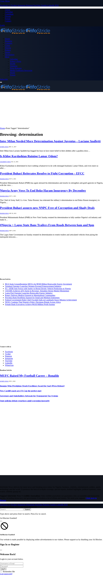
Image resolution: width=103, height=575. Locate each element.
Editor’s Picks (15, 61)
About (7, 10)
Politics (8, 50)
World (12, 73)
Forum (7, 19)
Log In (3, 569)
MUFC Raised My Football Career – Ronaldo (29, 375)
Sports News (4, 146)
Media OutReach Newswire (21, 70)
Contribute (9, 14)
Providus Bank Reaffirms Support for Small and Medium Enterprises (32, 298)
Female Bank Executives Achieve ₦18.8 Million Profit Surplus (30, 304)
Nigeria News (4, 179)
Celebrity (8, 43)
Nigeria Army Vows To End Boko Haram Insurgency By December (43, 190)
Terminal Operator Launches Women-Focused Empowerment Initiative (33, 286)
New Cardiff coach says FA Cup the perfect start (20, 391)
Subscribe (4, 79)
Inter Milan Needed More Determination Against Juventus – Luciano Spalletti (50, 141)
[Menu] (1, 82)
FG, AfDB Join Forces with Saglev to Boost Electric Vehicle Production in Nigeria (38, 288)
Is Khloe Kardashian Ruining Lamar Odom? (29, 156)
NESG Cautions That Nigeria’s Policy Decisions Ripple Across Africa (33, 302)
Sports (7, 52)
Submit (27, 509)
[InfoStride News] (25, 34)
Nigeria (8, 48)
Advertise (9, 12)
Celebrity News (5, 161)
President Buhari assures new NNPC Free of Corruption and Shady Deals (47, 207)
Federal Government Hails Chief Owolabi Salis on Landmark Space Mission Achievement (41, 300)
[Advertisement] (51, 109)
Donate (8, 16)
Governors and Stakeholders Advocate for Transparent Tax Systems (29, 396)
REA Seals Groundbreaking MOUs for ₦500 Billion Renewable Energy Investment (38, 284)
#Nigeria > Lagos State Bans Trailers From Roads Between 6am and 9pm (47, 225)
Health (12, 64)
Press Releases (16, 68)
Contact (8, 21)
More (7, 57)
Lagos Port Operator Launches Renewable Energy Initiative (29, 293)
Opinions (13, 66)
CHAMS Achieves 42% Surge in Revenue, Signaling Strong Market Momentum (37, 291)
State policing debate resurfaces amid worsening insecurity (25, 401)
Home (7, 39)
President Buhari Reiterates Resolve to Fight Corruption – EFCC (42, 173)
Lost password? (6, 574)
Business (8, 41)
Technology (9, 55)
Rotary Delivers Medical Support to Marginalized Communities (30, 295)
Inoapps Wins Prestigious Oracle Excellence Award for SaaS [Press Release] (32, 386)
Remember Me (9, 571)
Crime (7, 45)
